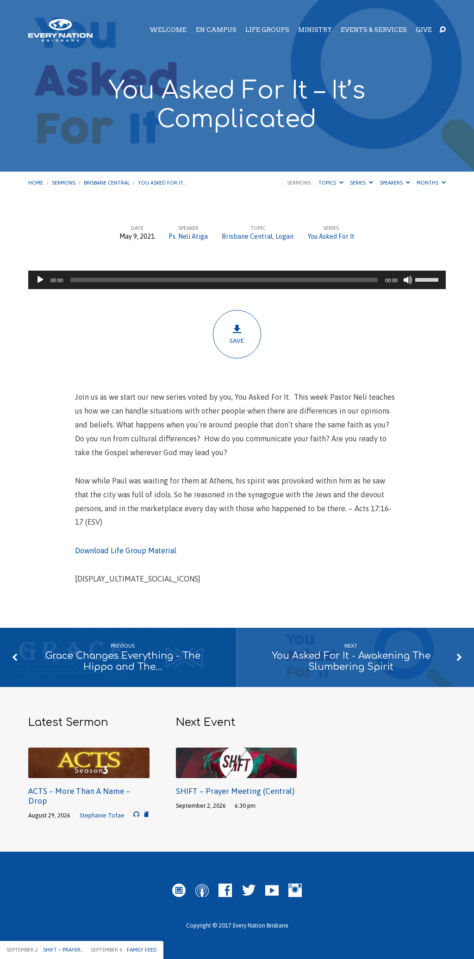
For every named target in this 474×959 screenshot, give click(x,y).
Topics (327, 182)
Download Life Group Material (125, 550)
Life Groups (267, 30)
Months (428, 182)
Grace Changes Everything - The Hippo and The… (122, 661)
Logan (284, 236)
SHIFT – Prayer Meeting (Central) (235, 791)
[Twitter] (249, 890)
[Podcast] (202, 890)
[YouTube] (272, 890)
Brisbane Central (107, 182)
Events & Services (374, 30)
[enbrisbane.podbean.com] (179, 890)
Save (237, 340)
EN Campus (216, 30)
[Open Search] (442, 30)
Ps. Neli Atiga (188, 236)
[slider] (428, 279)
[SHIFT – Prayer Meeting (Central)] (236, 771)
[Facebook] (225, 890)
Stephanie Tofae (102, 815)
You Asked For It (331, 236)
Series (358, 182)
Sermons (63, 182)
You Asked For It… (162, 182)
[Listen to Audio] (136, 814)
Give (424, 30)
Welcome (168, 30)
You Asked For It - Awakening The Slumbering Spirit (351, 661)
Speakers (392, 182)
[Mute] (407, 280)
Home (35, 182)
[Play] (40, 280)
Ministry (315, 30)
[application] (236, 280)
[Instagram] (295, 890)
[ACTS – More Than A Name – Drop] (88, 771)
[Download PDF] (146, 814)
